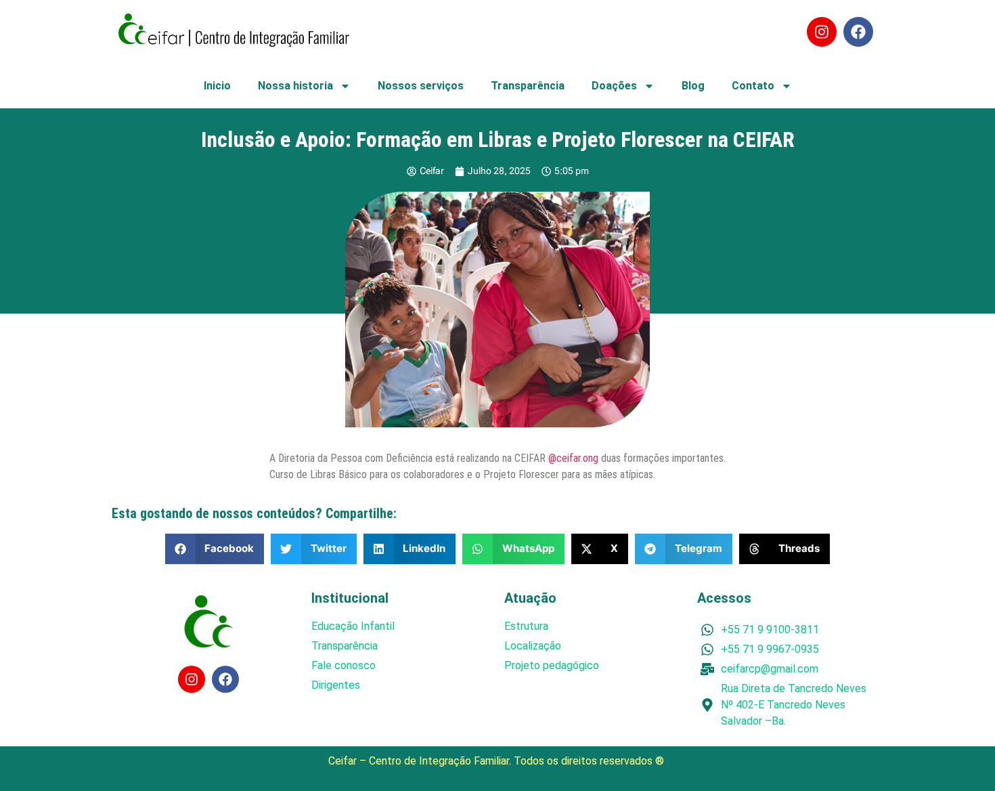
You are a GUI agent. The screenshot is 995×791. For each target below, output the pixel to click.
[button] (215, 549)
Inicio (217, 85)
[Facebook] (858, 32)
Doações (614, 85)
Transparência (528, 85)
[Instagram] (822, 32)
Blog (693, 85)
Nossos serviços (421, 85)
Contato (753, 85)
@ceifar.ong (573, 458)
